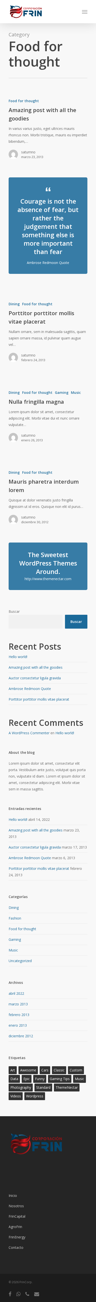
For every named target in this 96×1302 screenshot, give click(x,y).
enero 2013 (18, 1025)
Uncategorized (20, 960)
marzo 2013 (18, 1004)
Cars (44, 1070)
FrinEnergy (17, 1237)
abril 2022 (16, 993)
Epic (26, 1078)
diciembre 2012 (21, 1036)
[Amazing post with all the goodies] (48, 131)
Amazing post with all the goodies (36, 667)
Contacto (16, 1247)
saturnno (28, 152)
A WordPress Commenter (29, 733)
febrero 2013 (19, 1014)
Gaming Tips (60, 1078)
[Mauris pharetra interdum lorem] (48, 499)
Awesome (28, 1070)
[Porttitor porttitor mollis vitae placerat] (48, 334)
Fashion (15, 918)
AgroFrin (15, 1226)
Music (76, 392)
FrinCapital (17, 1216)
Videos (15, 1096)
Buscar (14, 611)
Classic (59, 1070)
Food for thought (24, 100)
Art (12, 1070)
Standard (43, 1087)
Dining (14, 304)
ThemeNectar (67, 1087)
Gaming (61, 392)
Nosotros (16, 1206)
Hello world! (18, 656)
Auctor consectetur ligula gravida (35, 678)
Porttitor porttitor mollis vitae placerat (39, 699)
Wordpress (34, 1096)
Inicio (13, 1195)
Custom (76, 1070)
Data (14, 1078)
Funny (40, 1078)
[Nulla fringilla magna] (48, 418)
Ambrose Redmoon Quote (30, 688)
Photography (20, 1087)
